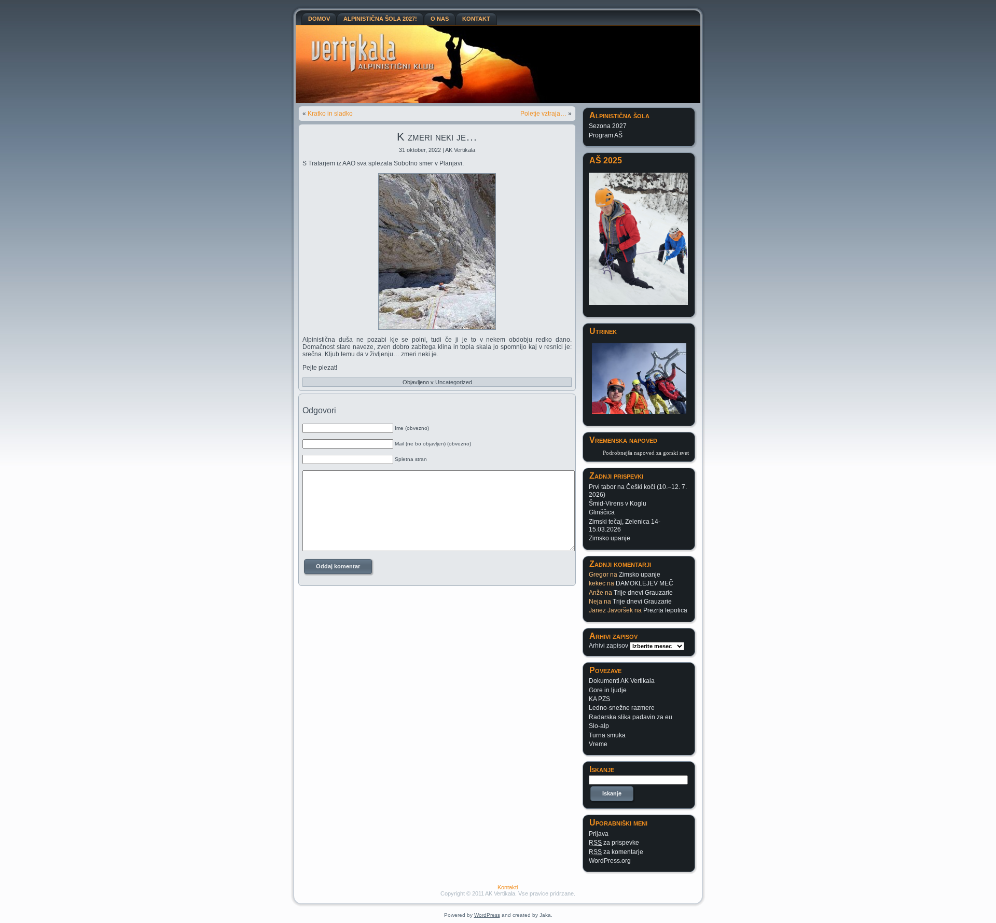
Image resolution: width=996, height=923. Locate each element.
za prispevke (614, 842)
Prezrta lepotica (665, 610)
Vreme (598, 744)
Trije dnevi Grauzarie (643, 592)
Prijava (598, 833)
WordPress (487, 915)
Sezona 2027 (608, 126)
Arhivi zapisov (608, 645)
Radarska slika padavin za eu (630, 717)
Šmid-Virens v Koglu (617, 503)
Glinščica (602, 512)
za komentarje (616, 852)
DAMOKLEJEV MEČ (644, 583)
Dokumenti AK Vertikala (622, 680)
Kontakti (507, 887)
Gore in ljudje (608, 690)
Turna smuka (607, 735)
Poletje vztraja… (543, 113)
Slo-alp (599, 726)
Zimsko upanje (609, 538)
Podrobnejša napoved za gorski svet (646, 453)
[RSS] (309, 892)
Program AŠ (605, 135)
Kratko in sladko (330, 113)
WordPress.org (610, 860)
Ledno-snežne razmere (622, 707)
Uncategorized (453, 382)
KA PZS (599, 699)
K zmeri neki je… (437, 136)
